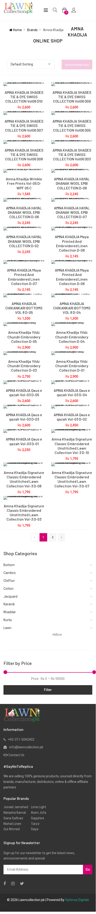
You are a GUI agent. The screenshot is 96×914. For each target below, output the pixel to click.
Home (17, 30)
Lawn (7, 628)
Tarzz (34, 824)
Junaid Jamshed (15, 807)
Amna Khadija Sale (77, 64)
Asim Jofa (37, 812)
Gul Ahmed (11, 829)
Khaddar (9, 612)
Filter (48, 690)
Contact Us (16, 755)
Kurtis (7, 620)
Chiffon (9, 581)
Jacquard (10, 596)
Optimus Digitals (77, 900)
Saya (33, 829)
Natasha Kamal (14, 812)
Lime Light (37, 807)
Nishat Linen (12, 824)
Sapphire (36, 818)
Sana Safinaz (13, 818)
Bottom (9, 565)
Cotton (8, 588)
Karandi (9, 604)
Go (88, 869)
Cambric (9, 573)
